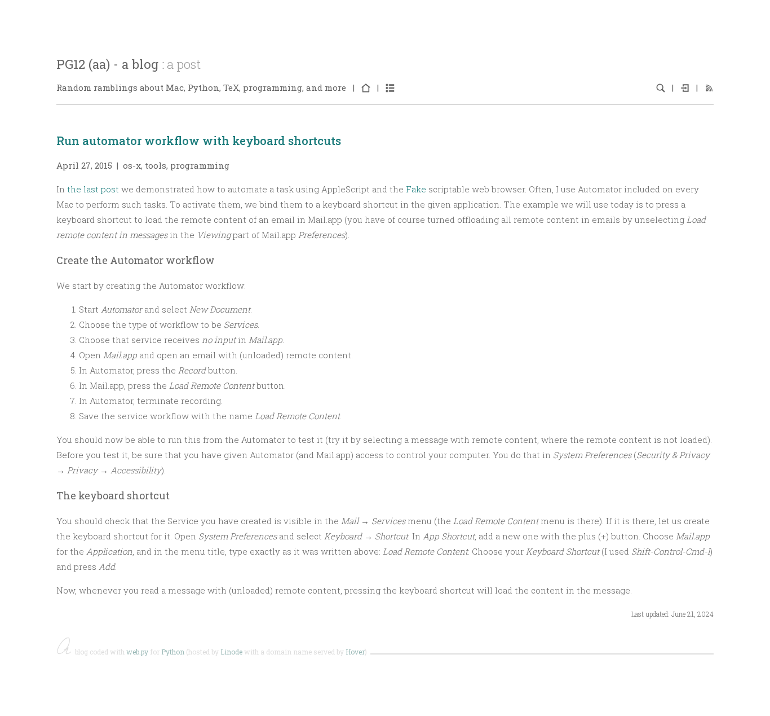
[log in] (684, 87)
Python (172, 651)
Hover (355, 651)
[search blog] (660, 87)
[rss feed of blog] (709, 87)
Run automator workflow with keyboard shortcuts (198, 140)
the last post (93, 189)
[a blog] (390, 87)
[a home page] (365, 87)
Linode (231, 651)
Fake (416, 189)
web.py (137, 651)
